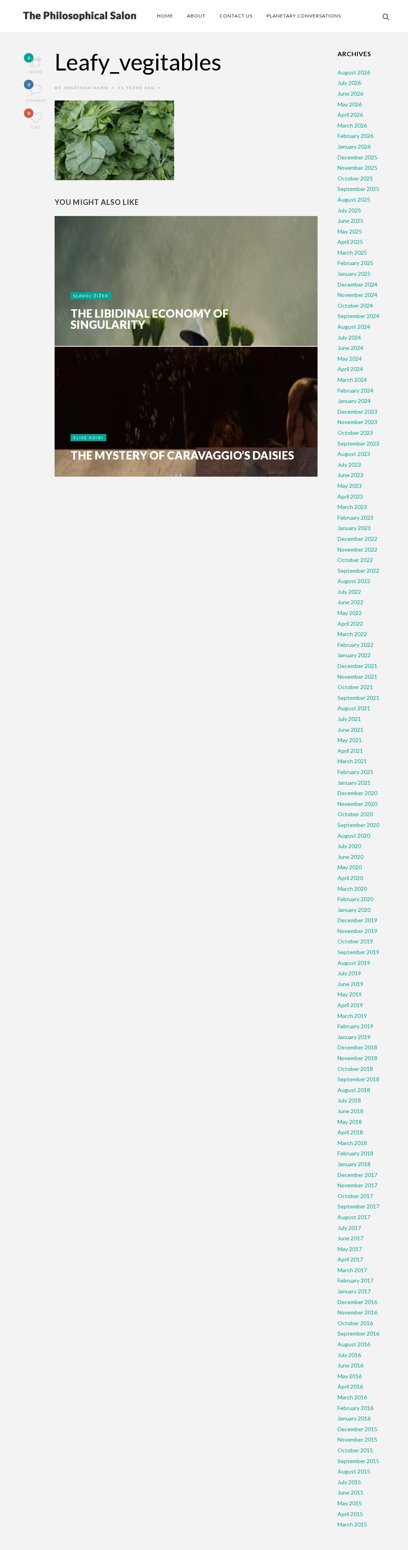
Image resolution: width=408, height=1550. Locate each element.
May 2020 (349, 867)
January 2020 (354, 909)
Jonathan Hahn (85, 87)
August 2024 (353, 326)
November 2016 (357, 1312)
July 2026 (349, 82)
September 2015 (358, 1461)
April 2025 (350, 241)
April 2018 (350, 1132)
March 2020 (352, 888)
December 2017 (357, 1174)
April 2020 (350, 877)
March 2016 (352, 1397)
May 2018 (349, 1121)
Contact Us (236, 16)
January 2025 (354, 273)
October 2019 (355, 941)
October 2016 (355, 1323)
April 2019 (350, 1005)
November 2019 (357, 930)
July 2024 (349, 337)
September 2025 (358, 188)
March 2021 (352, 761)
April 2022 (350, 623)
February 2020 (355, 899)
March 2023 (352, 506)
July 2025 (349, 210)
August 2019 (353, 962)
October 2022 (355, 559)
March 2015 (352, 1524)
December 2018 (357, 1047)
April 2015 (350, 1514)
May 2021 (349, 740)
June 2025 (350, 220)
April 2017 (350, 1259)
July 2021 (349, 718)
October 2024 (355, 305)
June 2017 (350, 1238)
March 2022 (352, 634)
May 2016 (349, 1376)
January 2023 (354, 528)
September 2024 (358, 315)
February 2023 (355, 517)
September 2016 (358, 1333)
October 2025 (355, 178)
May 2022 (349, 612)
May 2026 (349, 104)
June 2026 (350, 93)
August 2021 (353, 708)
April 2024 (350, 368)
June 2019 (350, 983)
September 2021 (358, 697)
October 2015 (355, 1450)
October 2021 (355, 687)
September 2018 (358, 1079)
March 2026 (352, 125)
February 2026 (355, 135)
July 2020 (349, 846)
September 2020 (358, 824)
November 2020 (357, 803)
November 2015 (357, 1439)
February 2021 (355, 771)
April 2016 (350, 1386)
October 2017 (355, 1195)
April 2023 (350, 496)
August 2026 (353, 72)
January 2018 (354, 1164)
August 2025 (353, 199)
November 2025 (357, 167)
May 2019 (349, 994)
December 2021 (357, 665)
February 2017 (355, 1280)
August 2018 (353, 1089)
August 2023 (353, 453)
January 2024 (354, 400)
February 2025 (355, 262)
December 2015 (357, 1429)
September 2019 (358, 952)
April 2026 (350, 114)
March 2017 (352, 1270)
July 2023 (349, 464)
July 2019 (349, 973)
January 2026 (354, 146)
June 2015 (350, 1492)
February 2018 (355, 1153)
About (196, 16)
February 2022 (355, 644)
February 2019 (355, 1026)
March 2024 (352, 379)
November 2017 (357, 1185)
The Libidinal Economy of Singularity (150, 319)
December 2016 (357, 1302)
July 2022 (349, 591)
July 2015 (349, 1482)
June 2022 (350, 602)
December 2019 (357, 920)
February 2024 (355, 390)
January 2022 (354, 655)
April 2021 (350, 750)
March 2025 (352, 252)
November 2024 (357, 294)
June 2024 (350, 347)
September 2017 (358, 1206)
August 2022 (353, 581)
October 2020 (355, 814)
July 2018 (349, 1100)
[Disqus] (186, 607)
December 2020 (357, 793)
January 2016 (354, 1418)
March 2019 (352, 1015)
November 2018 (357, 1058)
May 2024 (349, 358)
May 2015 (349, 1503)
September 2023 (358, 443)
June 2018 (350, 1111)
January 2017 (354, 1291)
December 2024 (357, 284)
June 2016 (350, 1365)
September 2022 (358, 570)
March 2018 (352, 1142)
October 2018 (355, 1068)
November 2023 (357, 421)
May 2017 (349, 1249)
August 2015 (353, 1471)
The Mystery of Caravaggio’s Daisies (182, 455)
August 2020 (353, 835)
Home (165, 16)
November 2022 (357, 549)
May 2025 (349, 231)
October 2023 (355, 432)
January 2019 (354, 1036)
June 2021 (350, 729)
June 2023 (350, 474)
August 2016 (353, 1344)
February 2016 (355, 1408)
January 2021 (354, 782)
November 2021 (357, 676)
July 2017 (349, 1227)
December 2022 (357, 538)
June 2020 (350, 856)
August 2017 (353, 1217)
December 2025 (357, 157)
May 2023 (349, 485)
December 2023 (357, 411)
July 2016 (349, 1355)
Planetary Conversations (304, 16)
